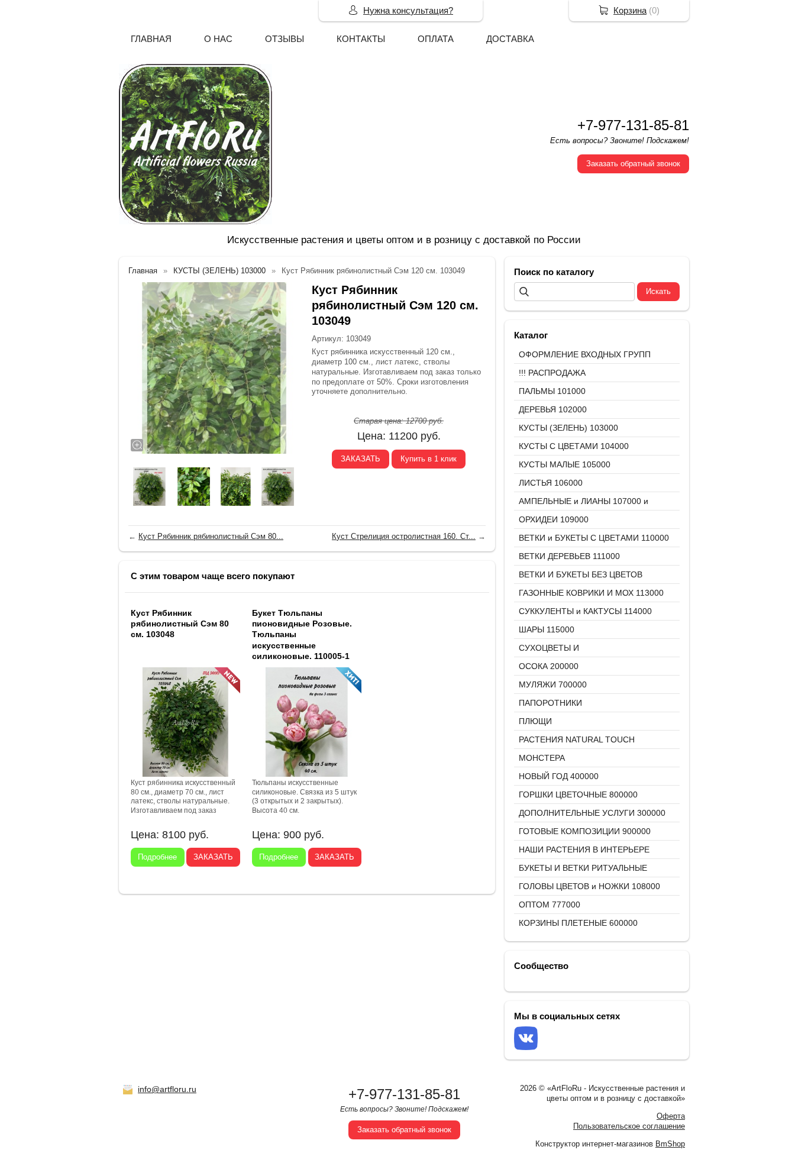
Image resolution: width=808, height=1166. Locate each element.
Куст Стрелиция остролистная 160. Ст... (404, 536)
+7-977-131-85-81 (633, 125)
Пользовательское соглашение (629, 1126)
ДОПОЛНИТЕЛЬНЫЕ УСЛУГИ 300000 (592, 813)
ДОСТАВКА (510, 39)
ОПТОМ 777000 (549, 904)
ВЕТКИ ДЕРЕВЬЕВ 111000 (569, 556)
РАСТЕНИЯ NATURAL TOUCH (577, 739)
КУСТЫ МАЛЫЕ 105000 (564, 464)
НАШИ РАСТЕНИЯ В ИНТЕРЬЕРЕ (584, 849)
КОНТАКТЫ (361, 39)
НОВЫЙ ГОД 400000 (559, 776)
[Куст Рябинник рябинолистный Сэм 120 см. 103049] (214, 368)
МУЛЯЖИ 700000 (553, 684)
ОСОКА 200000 (548, 666)
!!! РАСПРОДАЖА (552, 372)
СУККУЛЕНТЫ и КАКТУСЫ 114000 (585, 611)
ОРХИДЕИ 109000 (554, 519)
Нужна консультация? (408, 10)
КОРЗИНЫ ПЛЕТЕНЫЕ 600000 (578, 923)
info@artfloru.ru (167, 1089)
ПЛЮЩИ (535, 721)
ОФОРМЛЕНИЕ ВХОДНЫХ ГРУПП (585, 354)
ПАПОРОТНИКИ (550, 703)
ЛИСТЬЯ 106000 (551, 482)
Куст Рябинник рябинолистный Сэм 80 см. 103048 (180, 623)
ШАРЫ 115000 (546, 629)
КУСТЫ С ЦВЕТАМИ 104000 (574, 446)
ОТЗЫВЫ (284, 39)
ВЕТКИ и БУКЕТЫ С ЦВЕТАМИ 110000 (594, 537)
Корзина (630, 10)
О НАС (218, 39)
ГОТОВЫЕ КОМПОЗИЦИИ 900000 (585, 831)
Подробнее (157, 856)
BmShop (670, 1143)
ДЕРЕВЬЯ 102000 (553, 409)
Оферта (671, 1116)
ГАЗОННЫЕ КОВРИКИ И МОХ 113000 (591, 592)
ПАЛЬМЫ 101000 (552, 391)
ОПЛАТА (436, 39)
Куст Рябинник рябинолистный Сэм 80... (210, 536)
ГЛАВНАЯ (151, 39)
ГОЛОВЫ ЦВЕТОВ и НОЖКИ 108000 (589, 886)
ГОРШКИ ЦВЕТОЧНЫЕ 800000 (578, 794)
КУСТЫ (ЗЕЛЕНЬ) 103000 (568, 427)
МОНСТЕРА (542, 758)
